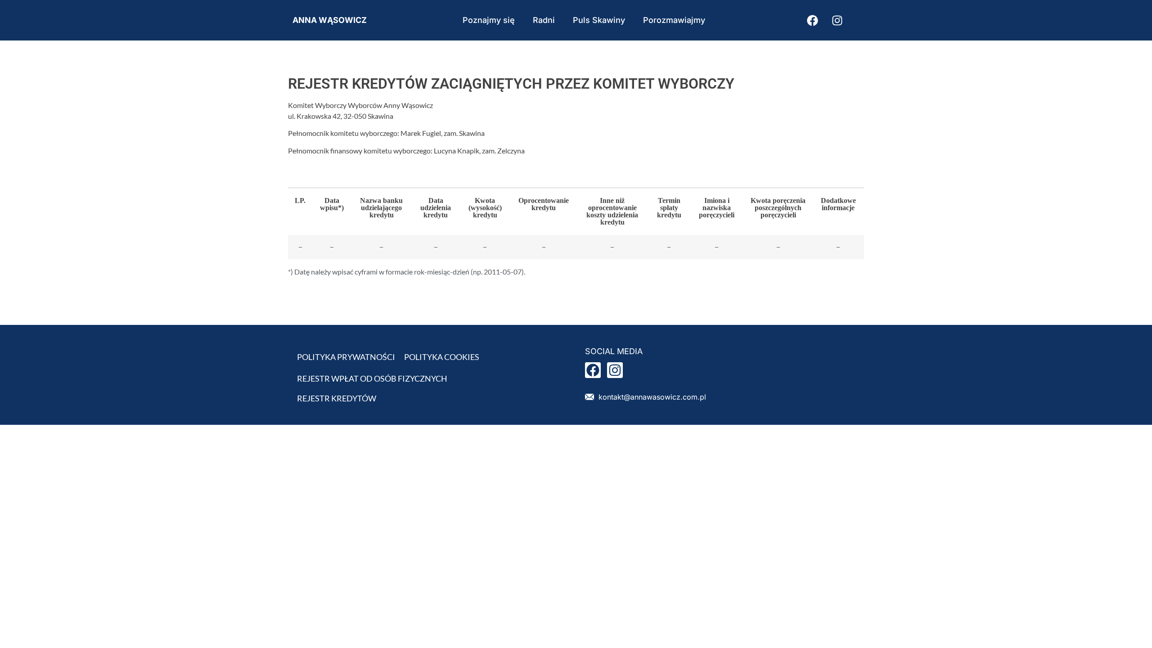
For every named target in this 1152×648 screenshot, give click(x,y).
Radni (544, 20)
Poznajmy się (489, 20)
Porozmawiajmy (674, 20)
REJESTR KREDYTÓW (336, 398)
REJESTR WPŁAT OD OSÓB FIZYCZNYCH (372, 378)
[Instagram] (837, 20)
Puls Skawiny (599, 20)
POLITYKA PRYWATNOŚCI (346, 357)
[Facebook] (812, 20)
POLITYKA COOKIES (441, 357)
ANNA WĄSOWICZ (329, 20)
